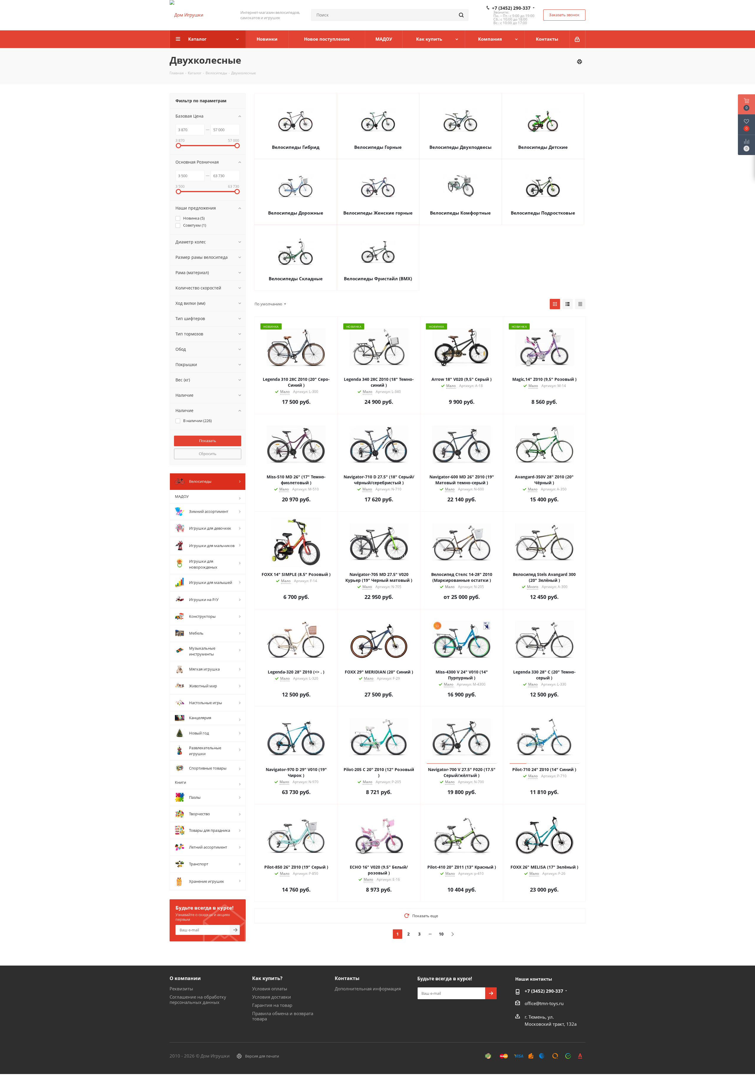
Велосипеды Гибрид (295, 147)
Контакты (347, 978)
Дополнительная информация (368, 989)
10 (441, 934)
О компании (185, 978)
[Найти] (461, 15)
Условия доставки (271, 997)
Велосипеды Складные (296, 278)
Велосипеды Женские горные (378, 213)
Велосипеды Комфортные (460, 213)
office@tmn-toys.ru (544, 1003)
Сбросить (207, 453)
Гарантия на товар (272, 1005)
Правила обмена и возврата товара (282, 1016)
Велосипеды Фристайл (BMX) (378, 278)
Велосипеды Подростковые (543, 213)
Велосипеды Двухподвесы (460, 147)
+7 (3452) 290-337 (511, 8)
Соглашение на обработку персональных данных (198, 999)
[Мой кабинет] (577, 39)
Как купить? (267, 978)
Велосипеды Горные (378, 147)
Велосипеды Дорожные (295, 213)
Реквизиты (181, 989)
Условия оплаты (269, 989)
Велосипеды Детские (543, 147)
